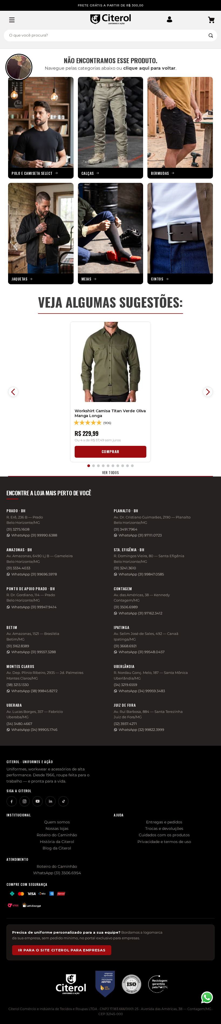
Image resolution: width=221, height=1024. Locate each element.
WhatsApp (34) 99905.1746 (34, 730)
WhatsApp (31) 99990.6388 (34, 535)
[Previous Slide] (13, 392)
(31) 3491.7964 (125, 529)
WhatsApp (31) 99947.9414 (34, 607)
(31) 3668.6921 (125, 646)
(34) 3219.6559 (125, 685)
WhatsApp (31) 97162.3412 (140, 613)
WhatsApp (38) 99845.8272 (34, 691)
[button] (171, 19)
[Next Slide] (208, 392)
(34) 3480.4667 (19, 724)
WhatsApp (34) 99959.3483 (142, 691)
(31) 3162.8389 (17, 646)
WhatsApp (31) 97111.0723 (140, 535)
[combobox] (110, 35)
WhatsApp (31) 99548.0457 (142, 652)
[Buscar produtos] (211, 35)
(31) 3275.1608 (17, 529)
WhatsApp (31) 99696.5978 (34, 574)
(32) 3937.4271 (125, 724)
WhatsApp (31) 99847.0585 (141, 574)
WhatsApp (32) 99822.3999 (141, 730)
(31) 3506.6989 (126, 607)
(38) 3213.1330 (17, 685)
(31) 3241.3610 (125, 568)
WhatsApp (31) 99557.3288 (33, 652)
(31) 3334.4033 (18, 568)
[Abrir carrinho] (211, 20)
